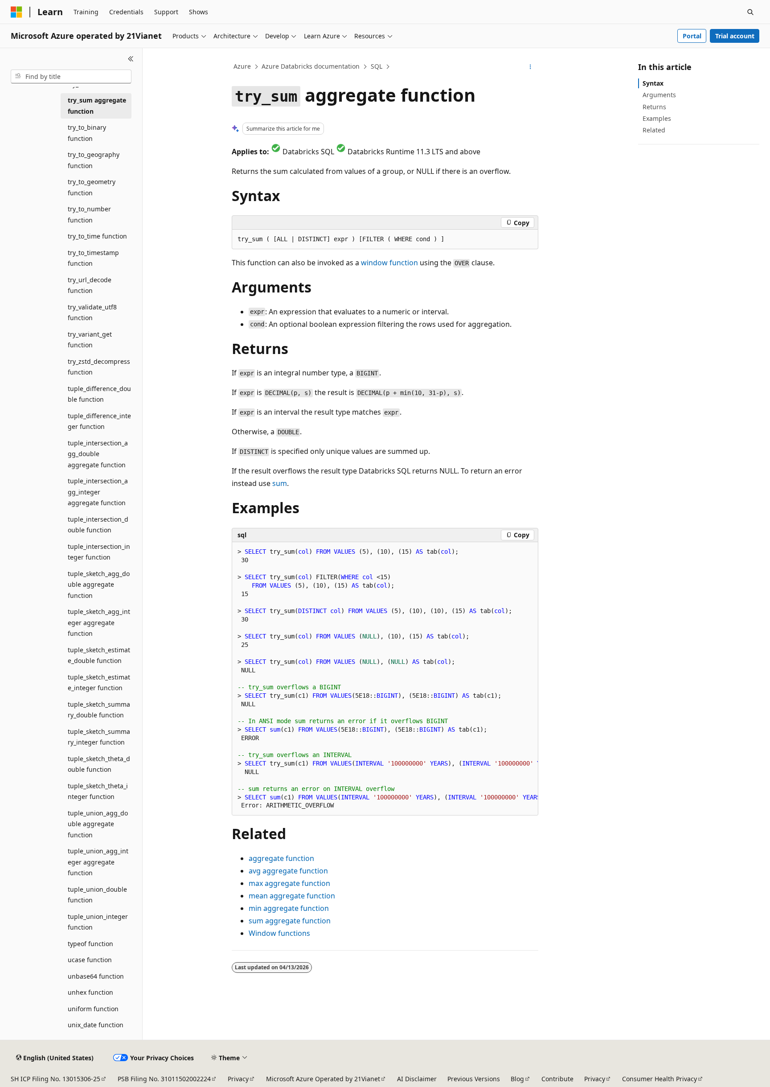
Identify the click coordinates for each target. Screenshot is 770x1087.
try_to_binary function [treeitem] (87, 133)
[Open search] (750, 12)
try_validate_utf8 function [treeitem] (92, 312)
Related (654, 130)
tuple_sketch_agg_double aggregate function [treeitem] (99, 584)
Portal (692, 36)
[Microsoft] (16, 12)
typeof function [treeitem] (90, 943)
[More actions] (530, 67)
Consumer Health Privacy (659, 1079)
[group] (385, 679)
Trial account (734, 36)
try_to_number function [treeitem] (89, 214)
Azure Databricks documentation (311, 66)
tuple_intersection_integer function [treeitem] (99, 552)
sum (279, 483)
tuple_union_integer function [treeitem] (98, 922)
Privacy (238, 1079)
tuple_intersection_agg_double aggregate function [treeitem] (98, 454)
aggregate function (288, 871)
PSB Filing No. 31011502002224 (164, 1079)
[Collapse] (131, 59)
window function (389, 263)
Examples (657, 118)
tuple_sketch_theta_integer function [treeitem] (98, 791)
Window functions (279, 933)
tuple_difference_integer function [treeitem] (99, 421)
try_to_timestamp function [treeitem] (93, 258)
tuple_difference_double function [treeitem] (99, 394)
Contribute (557, 1079)
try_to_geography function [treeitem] (93, 160)
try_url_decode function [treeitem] (89, 285)
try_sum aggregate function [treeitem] (97, 105)
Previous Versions (473, 1079)
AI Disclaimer (417, 1079)
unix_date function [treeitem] (95, 1025)
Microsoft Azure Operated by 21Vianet (323, 1079)
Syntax (653, 83)
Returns (654, 107)
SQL (376, 66)
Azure (242, 66)
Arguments (659, 95)
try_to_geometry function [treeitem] (91, 187)
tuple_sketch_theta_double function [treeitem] (99, 764)
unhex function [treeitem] (90, 992)
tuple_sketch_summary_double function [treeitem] (99, 710)
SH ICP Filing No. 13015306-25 (55, 1079)
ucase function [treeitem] (90, 959)
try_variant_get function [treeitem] (90, 340)
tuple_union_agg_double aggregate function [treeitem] (98, 824)
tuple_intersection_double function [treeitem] (98, 525)
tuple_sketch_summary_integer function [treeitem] (99, 737)
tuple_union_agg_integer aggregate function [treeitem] (98, 862)
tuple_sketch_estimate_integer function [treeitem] (99, 682)
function (281, 858)
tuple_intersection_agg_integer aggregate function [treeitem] (98, 492)
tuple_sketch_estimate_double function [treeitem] (99, 655)
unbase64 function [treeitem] (96, 976)
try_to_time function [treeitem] (97, 236)
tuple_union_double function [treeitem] (97, 895)
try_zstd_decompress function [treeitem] (99, 367)
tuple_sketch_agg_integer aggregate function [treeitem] (99, 622)
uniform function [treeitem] (93, 1009)
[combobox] (71, 77)
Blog (517, 1079)
